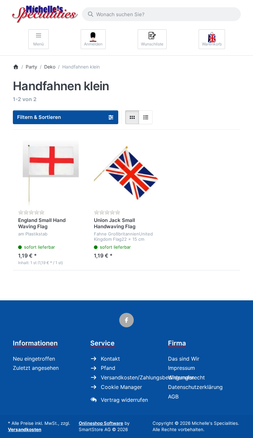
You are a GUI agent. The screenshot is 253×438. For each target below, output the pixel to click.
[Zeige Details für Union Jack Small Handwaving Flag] (126, 172)
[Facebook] (126, 320)
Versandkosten (24, 429)
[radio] (132, 117)
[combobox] (161, 14)
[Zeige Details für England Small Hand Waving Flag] (50, 172)
